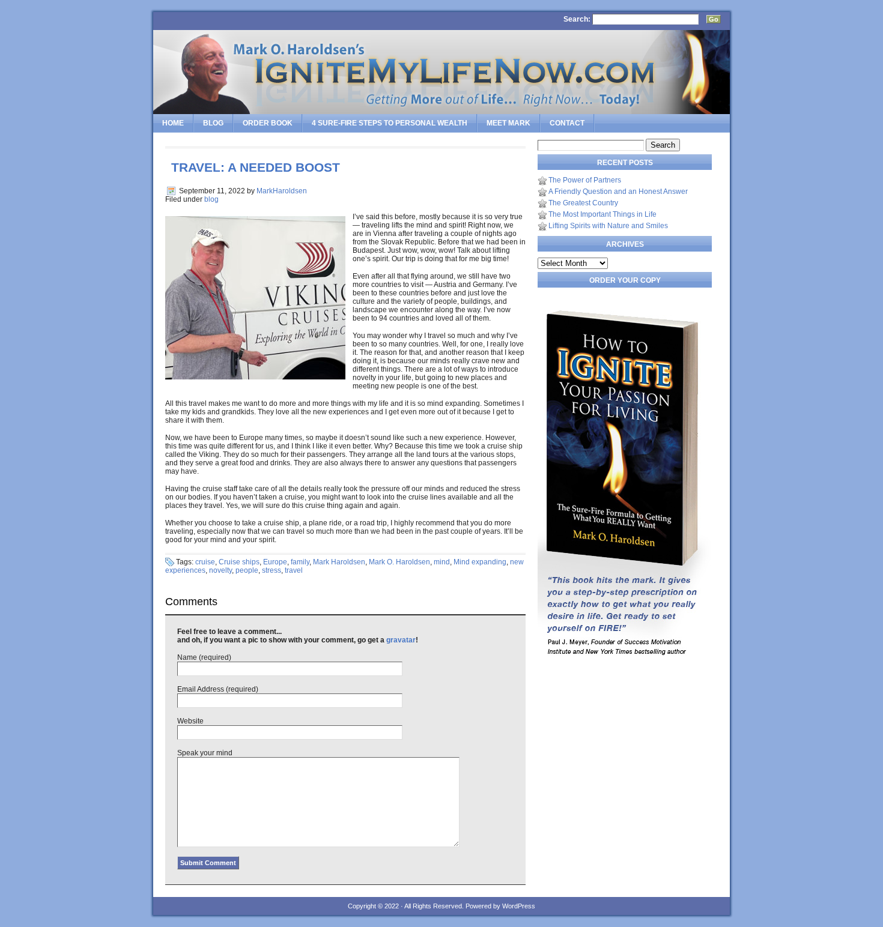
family (300, 562)
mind (442, 562)
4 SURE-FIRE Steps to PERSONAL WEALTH (389, 123)
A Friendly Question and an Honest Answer (618, 191)
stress (271, 570)
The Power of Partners (584, 180)
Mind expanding (480, 562)
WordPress (518, 906)
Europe (275, 562)
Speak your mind (204, 753)
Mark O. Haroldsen (399, 562)
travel (294, 570)
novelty (220, 570)
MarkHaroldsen (281, 191)
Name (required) (204, 657)
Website (190, 721)
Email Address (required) (217, 689)
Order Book (268, 123)
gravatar (401, 640)
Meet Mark (508, 123)
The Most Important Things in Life (602, 214)
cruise (205, 562)
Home (173, 123)
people (246, 570)
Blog (213, 123)
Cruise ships (239, 562)
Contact (567, 123)
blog (211, 199)
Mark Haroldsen (339, 562)
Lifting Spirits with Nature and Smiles (608, 226)
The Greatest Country (583, 203)
